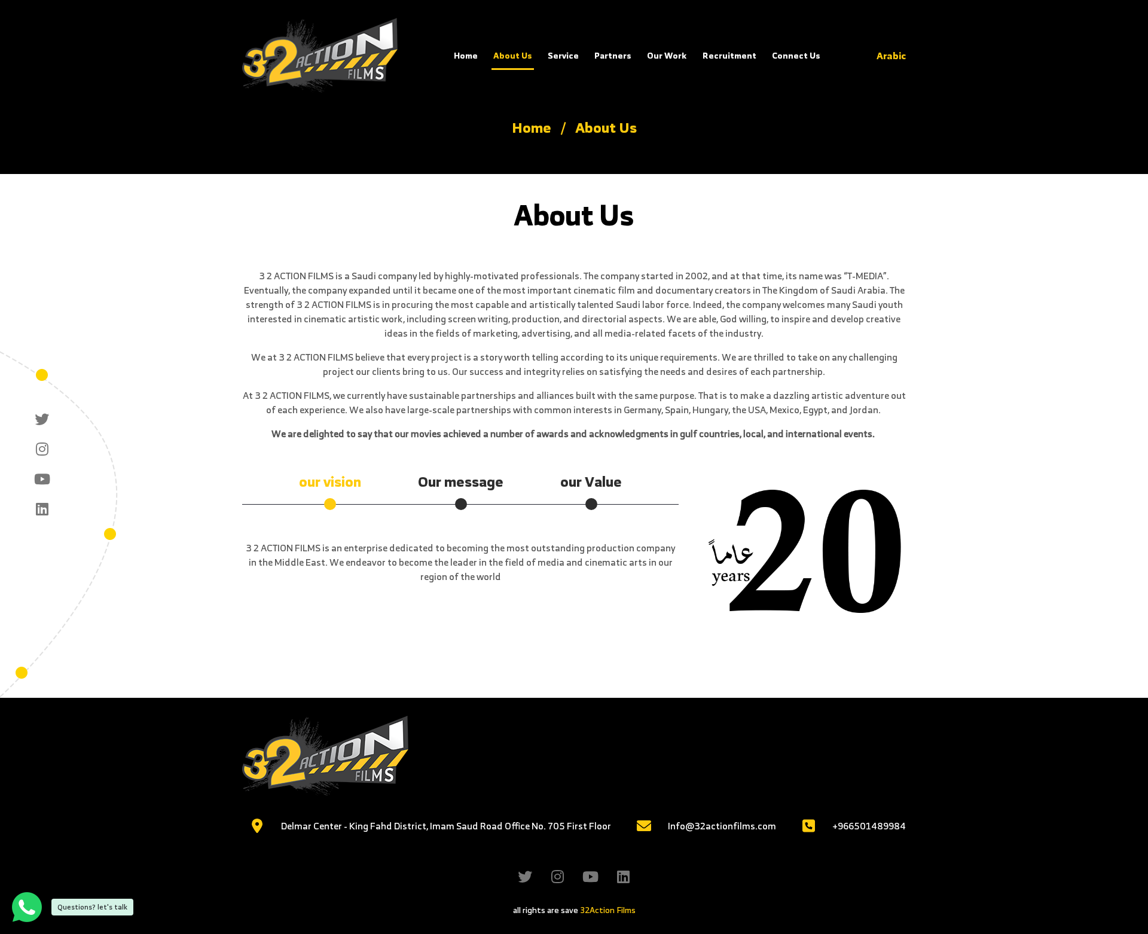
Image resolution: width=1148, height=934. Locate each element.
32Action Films (608, 909)
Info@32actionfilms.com (722, 826)
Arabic (891, 55)
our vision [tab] (330, 481)
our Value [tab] (591, 481)
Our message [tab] (460, 481)
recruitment (729, 55)
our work (667, 55)
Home (466, 55)
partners (612, 55)
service (563, 55)
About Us (512, 55)
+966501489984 (869, 826)
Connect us (796, 55)
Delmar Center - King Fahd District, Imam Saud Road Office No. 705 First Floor (446, 826)
